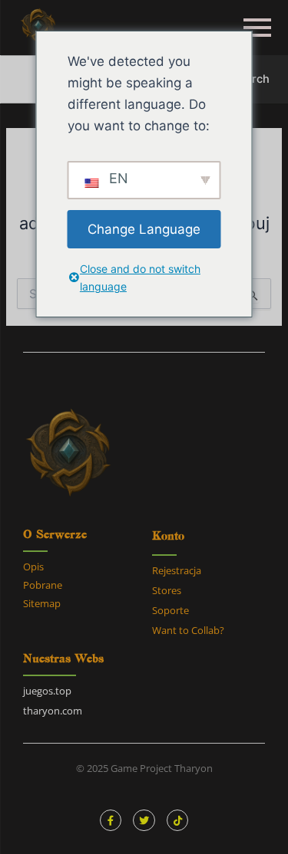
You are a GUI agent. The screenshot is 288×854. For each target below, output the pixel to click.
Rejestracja (176, 570)
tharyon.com (52, 711)
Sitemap (42, 603)
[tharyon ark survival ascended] (38, 27)
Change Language (144, 229)
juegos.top (47, 691)
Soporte (170, 610)
